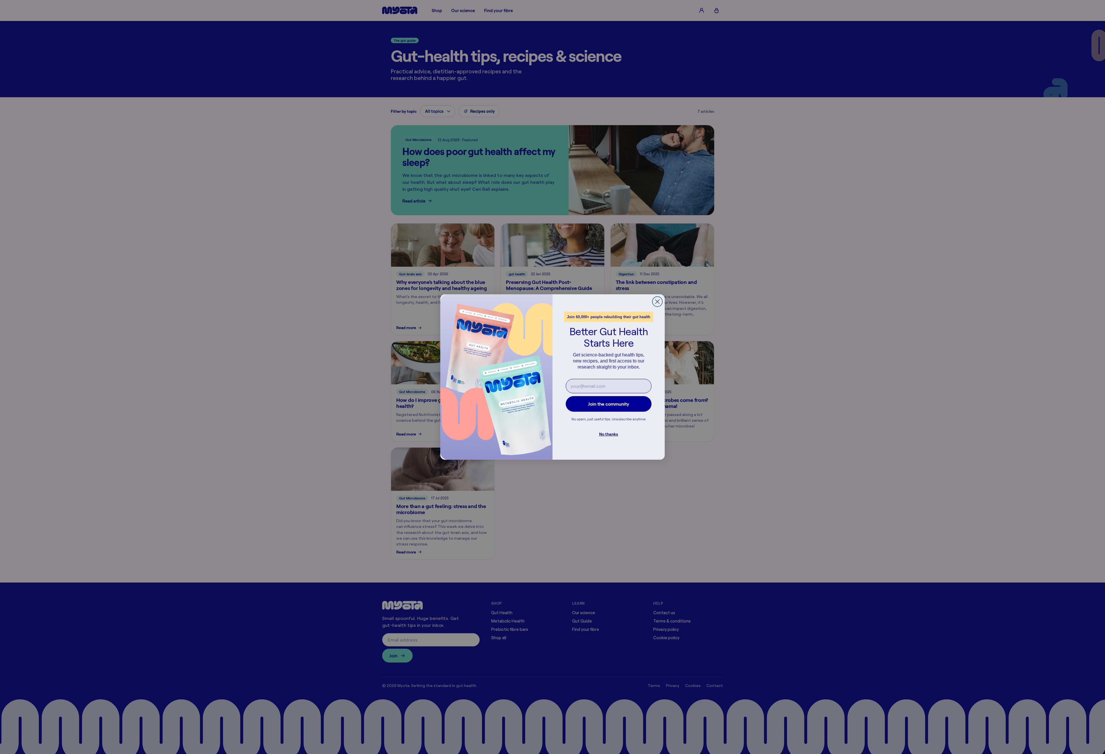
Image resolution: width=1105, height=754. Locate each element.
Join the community (608, 404)
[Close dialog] (657, 302)
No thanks (608, 434)
